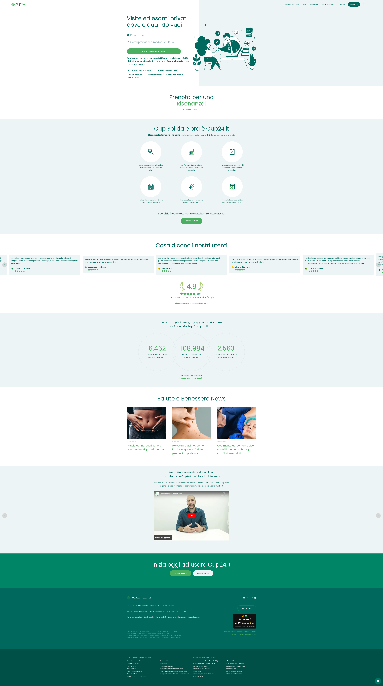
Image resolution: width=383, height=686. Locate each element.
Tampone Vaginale (133, 663)
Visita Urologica (132, 666)
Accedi (342, 4)
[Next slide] (378, 264)
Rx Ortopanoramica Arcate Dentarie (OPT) (205, 661)
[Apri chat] (378, 681)
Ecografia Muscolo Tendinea (201, 669)
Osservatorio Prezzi (292, 4)
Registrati (354, 4)
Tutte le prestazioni (134, 617)
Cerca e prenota (191, 221)
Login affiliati (247, 608)
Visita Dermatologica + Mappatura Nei (171, 669)
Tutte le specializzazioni (177, 617)
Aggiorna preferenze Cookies (247, 634)
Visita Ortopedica (132, 669)
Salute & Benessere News (137, 611)
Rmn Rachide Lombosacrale (234, 671)
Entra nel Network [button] (328, 4)
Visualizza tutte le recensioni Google (190, 303)
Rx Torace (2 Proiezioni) (232, 661)
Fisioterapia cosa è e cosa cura (136, 676)
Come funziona (142, 605)
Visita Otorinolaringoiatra (134, 661)
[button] (370, 4)
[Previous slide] (4, 264)
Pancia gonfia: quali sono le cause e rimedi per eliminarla (145, 447)
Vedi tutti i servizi (190, 110)
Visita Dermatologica (166, 666)
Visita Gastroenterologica (135, 671)
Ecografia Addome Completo (235, 663)
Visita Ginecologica (166, 663)
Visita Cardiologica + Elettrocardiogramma (173, 671)
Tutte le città (161, 617)
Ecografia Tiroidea (198, 676)
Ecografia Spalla (231, 669)
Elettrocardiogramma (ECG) (201, 666)
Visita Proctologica (132, 674)
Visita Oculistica (165, 661)
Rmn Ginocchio (197, 671)
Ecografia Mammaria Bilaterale (235, 666)
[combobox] (154, 35)
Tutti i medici (149, 617)
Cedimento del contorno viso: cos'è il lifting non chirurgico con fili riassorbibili (235, 449)
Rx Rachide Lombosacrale (234, 674)
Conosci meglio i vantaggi (190, 378)
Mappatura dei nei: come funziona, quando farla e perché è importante (188, 449)
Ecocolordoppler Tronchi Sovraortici (203, 674)
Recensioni (314, 4)
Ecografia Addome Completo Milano (204, 663)
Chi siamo (130, 605)
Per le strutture (203, 573)
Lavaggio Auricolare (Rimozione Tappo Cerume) (174, 674)
